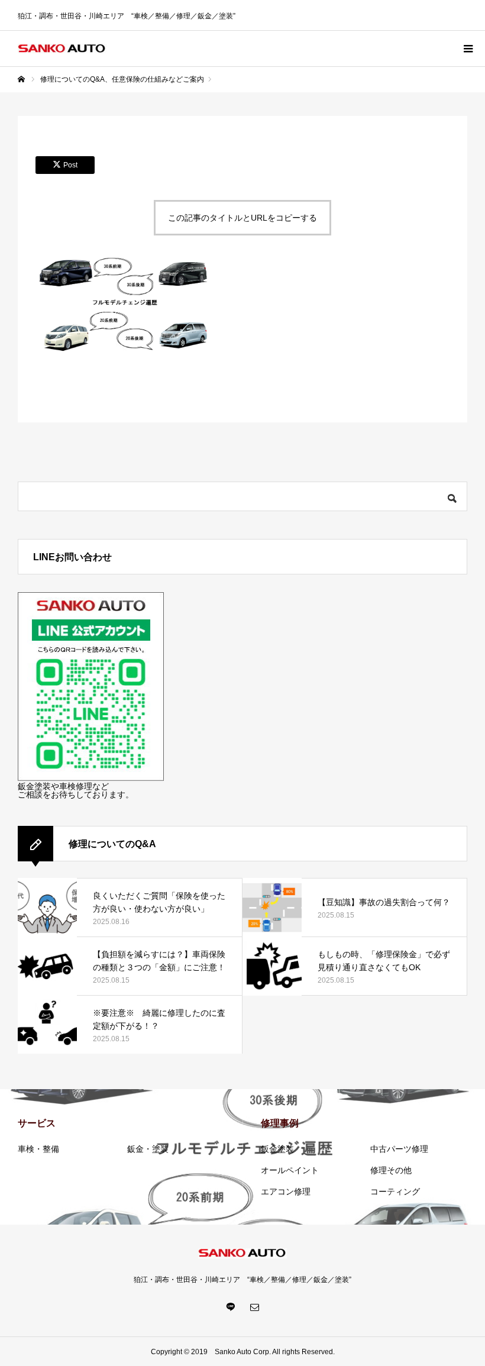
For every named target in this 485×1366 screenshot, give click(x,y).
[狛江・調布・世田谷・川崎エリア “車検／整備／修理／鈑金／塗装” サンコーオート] (62, 49)
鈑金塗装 (277, 1149)
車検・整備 (38, 1149)
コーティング (395, 1191)
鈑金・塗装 (148, 1149)
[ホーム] (21, 79)
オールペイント (290, 1170)
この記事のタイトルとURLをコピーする (242, 217)
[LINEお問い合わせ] (91, 778)
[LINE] (231, 1307)
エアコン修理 (286, 1191)
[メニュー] (467, 48)
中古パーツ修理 (399, 1149)
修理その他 (391, 1170)
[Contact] (254, 1307)
